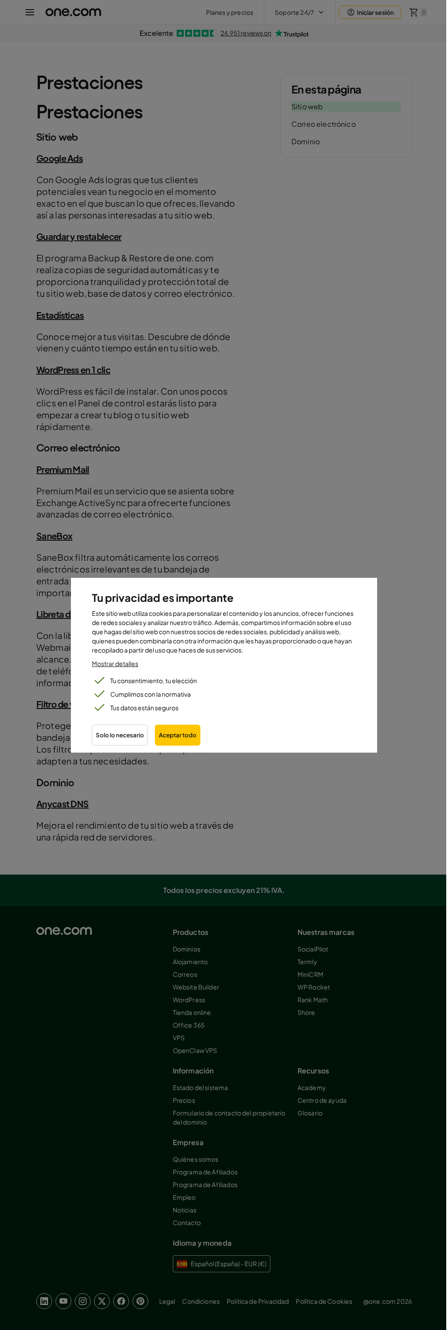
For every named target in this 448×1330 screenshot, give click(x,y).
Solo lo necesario (120, 735)
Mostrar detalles (115, 663)
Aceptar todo (177, 735)
